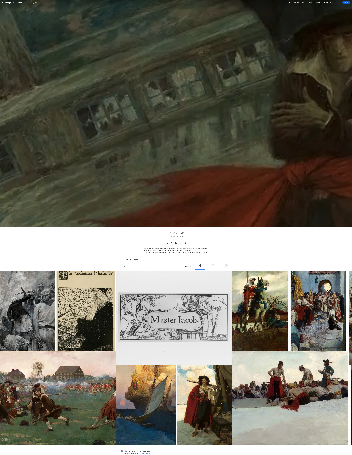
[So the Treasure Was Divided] (290, 398)
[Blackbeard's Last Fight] (27, 311)
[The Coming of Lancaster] (260, 311)
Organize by (187, 266)
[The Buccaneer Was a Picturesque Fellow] (204, 405)
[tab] (200, 266)
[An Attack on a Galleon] (146, 405)
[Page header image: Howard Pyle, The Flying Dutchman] (176, 114)
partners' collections (147, 453)
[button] (2, 2)
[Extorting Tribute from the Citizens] (318, 311)
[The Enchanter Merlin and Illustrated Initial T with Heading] (86, 311)
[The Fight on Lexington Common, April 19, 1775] (58, 398)
